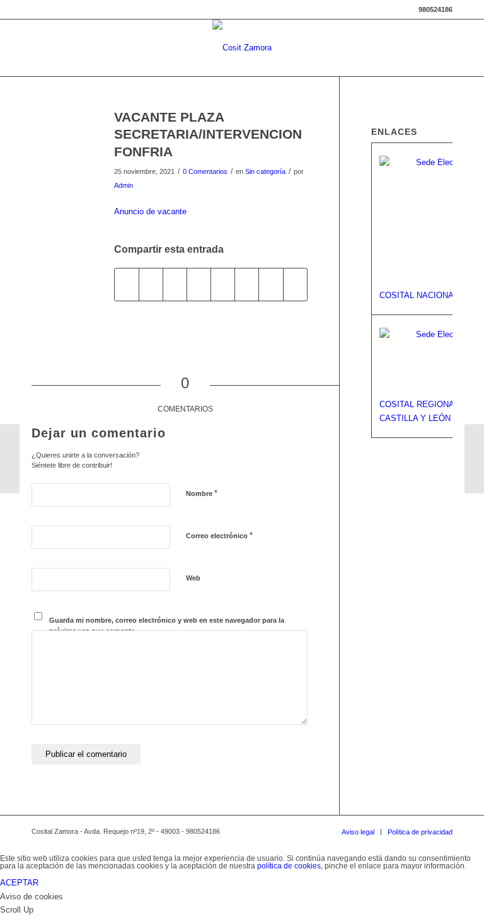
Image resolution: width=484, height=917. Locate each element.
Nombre (201, 493)
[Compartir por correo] (295, 284)
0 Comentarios (205, 171)
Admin (123, 185)
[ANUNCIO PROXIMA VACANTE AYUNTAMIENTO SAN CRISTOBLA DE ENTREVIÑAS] (10, 458)
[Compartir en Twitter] (151, 284)
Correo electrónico (219, 535)
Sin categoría (265, 171)
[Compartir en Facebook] (127, 284)
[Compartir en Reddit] (270, 284)
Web (193, 578)
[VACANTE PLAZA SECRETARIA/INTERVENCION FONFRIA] (57, 137)
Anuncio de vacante (150, 211)
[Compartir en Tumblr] (222, 284)
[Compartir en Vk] (246, 284)
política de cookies (289, 866)
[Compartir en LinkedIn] (198, 284)
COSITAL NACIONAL (418, 295)
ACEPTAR (19, 882)
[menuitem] (358, 832)
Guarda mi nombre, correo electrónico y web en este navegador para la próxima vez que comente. (166, 625)
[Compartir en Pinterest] (175, 284)
